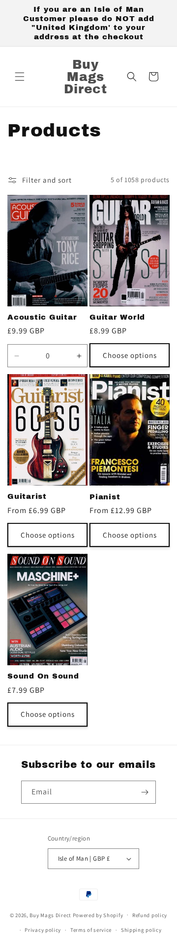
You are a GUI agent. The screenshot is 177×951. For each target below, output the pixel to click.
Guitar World (117, 317)
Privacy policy (43, 929)
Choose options (130, 355)
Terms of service (91, 929)
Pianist (104, 497)
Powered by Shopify (98, 914)
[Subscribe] (144, 792)
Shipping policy (141, 929)
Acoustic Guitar (42, 317)
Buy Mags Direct (50, 914)
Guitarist (27, 496)
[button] (19, 76)
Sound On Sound (43, 676)
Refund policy (149, 915)
